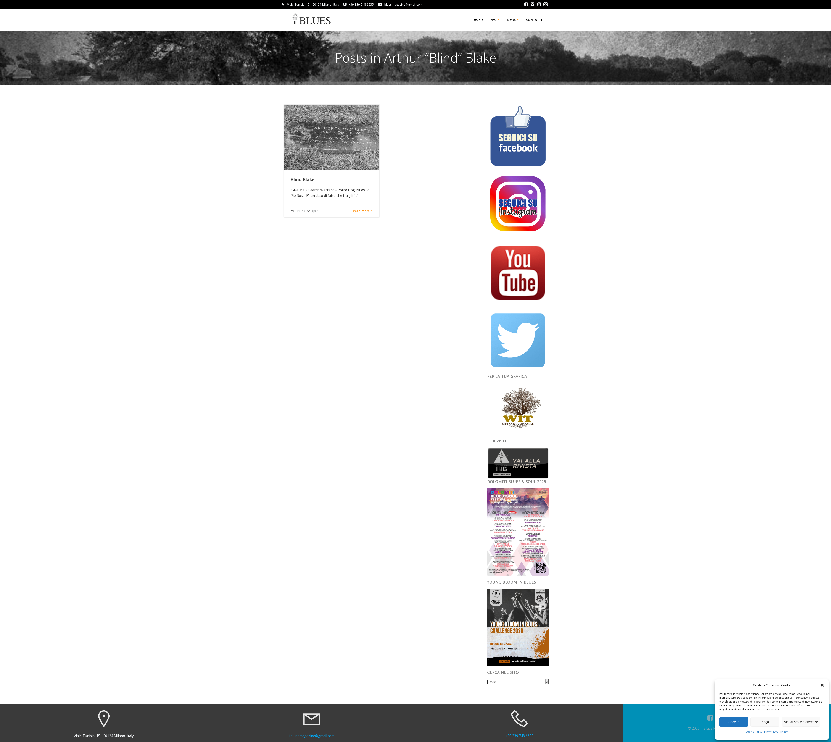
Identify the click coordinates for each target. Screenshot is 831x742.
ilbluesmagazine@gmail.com (311, 735)
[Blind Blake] (331, 136)
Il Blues (300, 211)
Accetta (733, 722)
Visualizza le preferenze (801, 722)
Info (493, 20)
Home (478, 20)
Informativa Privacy (776, 732)
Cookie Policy (754, 732)
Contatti (534, 20)
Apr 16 (315, 211)
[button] (822, 685)
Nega (765, 722)
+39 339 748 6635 (519, 735)
